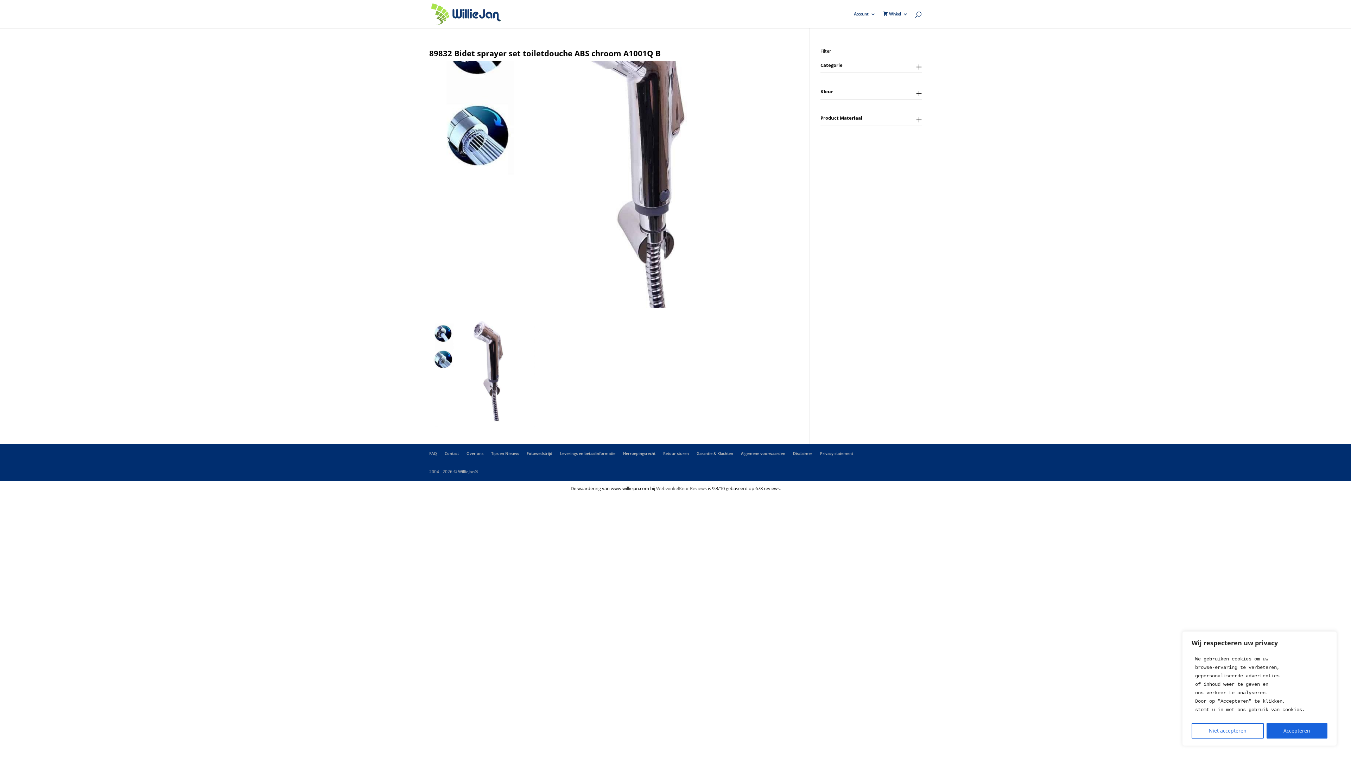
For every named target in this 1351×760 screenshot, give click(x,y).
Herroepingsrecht (639, 453)
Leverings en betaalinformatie (587, 453)
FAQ (433, 453)
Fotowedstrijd (539, 453)
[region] (1259, 688)
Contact (452, 453)
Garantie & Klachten (715, 453)
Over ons (475, 453)
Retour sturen (676, 453)
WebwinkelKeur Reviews (681, 488)
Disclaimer (802, 453)
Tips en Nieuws (505, 453)
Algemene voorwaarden (763, 453)
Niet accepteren (1228, 730)
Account (861, 14)
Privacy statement (836, 453)
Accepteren (1296, 730)
